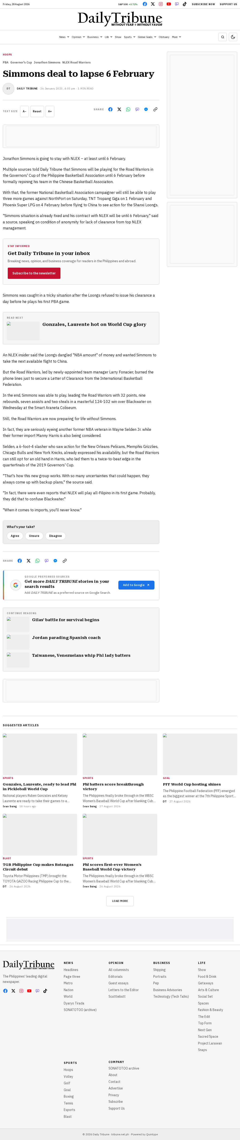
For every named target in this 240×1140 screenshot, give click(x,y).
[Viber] (176, 4)
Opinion (76, 37)
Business (93, 37)
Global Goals (145, 37)
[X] (152, 4)
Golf (67, 1083)
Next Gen (205, 1030)
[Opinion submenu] (84, 37)
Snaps (202, 1050)
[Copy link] (155, 109)
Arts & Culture (208, 990)
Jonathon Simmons (47, 62)
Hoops (68, 1070)
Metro (68, 983)
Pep (156, 983)
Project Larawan (210, 1043)
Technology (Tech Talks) (171, 996)
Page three (72, 976)
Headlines (71, 970)
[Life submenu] (111, 37)
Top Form (205, 1023)
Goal (67, 1090)
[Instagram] (160, 4)
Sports (128, 37)
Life (107, 37)
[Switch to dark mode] (233, 37)
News (62, 37)
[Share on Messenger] (146, 109)
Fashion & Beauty (210, 1010)
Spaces (203, 1003)
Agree (15, 536)
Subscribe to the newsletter (34, 273)
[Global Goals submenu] (155, 37)
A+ (50, 111)
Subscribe (116, 1101)
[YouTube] (168, 4)
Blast (68, 1116)
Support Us (228, 4)
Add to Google (134, 585)
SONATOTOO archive (124, 1068)
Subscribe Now (203, 4)
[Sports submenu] (134, 37)
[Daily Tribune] (120, 18)
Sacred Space (208, 1036)
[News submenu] (68, 37)
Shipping (159, 970)
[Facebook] (144, 4)
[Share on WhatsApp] (128, 109)
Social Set (205, 996)
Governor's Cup (21, 62)
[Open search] (222, 37)
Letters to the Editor (124, 990)
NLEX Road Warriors (76, 62)
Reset (37, 111)
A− (24, 111)
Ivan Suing (10, 806)
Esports (69, 1110)
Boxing (69, 1096)
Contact (114, 1082)
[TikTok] (184, 4)
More (174, 37)
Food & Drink (207, 976)
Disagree (55, 536)
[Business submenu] (101, 37)
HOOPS (7, 54)
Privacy (114, 1095)
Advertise (116, 1088)
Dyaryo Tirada (74, 1003)
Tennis (68, 1103)
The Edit (204, 1017)
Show (118, 37)
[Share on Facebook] (110, 109)
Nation (68, 990)
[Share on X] (119, 109)
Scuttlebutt (117, 996)
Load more (120, 901)
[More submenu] (180, 37)
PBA (5, 62)
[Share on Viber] (137, 109)
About (113, 1075)
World (68, 996)
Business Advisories (167, 990)
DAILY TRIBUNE (27, 88)
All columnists (119, 970)
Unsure (34, 536)
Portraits (159, 976)
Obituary (164, 37)
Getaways (205, 983)
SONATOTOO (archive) (80, 1010)
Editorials (116, 976)
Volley (68, 1076)
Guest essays (118, 983)
